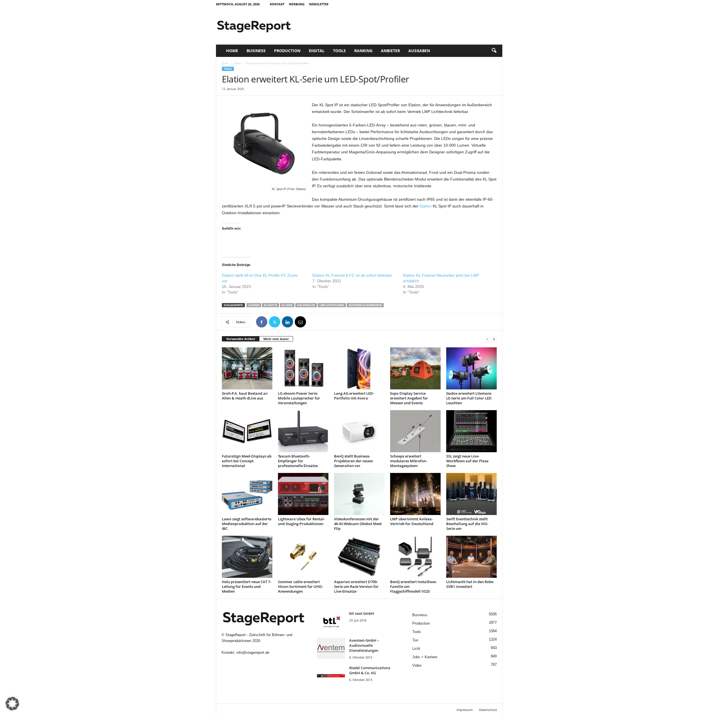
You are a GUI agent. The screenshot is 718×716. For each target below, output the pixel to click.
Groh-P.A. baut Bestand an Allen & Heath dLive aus (245, 396)
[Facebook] (261, 321)
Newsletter (318, 4)
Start (225, 63)
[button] (494, 51)
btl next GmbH (361, 613)
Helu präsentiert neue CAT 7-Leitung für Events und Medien (246, 586)
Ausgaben (419, 50)
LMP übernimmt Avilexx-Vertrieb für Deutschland (411, 521)
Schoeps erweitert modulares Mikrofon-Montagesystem (408, 461)
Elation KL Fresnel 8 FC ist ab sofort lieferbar (352, 275)
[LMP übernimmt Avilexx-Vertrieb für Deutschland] (415, 494)
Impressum (465, 710)
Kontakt (277, 4)
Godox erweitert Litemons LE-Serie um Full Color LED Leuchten (469, 398)
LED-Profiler (306, 305)
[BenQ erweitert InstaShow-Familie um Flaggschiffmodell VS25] (415, 557)
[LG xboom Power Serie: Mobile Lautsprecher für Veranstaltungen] (303, 368)
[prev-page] (487, 339)
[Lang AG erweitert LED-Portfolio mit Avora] (359, 368)
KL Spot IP (270, 305)
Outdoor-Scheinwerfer (365, 305)
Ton (415, 640)
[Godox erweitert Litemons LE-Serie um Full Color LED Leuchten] (471, 368)
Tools (339, 50)
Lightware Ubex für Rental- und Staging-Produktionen (301, 521)
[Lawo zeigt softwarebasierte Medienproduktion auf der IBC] (247, 494)
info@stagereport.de (252, 652)
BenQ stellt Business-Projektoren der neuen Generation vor (353, 461)
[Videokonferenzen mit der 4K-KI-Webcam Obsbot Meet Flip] (359, 494)
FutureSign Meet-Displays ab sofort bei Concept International (246, 461)
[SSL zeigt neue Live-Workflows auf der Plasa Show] (471, 431)
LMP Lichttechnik (332, 305)
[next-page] (494, 339)
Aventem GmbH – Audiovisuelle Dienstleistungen (364, 645)
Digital (317, 50)
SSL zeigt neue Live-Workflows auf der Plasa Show (467, 461)
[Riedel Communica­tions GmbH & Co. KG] (331, 675)
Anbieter (390, 50)
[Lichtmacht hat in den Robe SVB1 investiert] (471, 557)
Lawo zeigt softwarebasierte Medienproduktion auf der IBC (246, 523)
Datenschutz (488, 710)
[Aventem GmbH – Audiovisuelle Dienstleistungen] (331, 648)
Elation (426, 206)
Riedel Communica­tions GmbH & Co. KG (369, 670)
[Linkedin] (287, 321)
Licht (416, 648)
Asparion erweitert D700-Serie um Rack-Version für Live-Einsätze (356, 586)
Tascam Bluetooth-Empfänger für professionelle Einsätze (298, 461)
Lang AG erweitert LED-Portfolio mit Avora (354, 396)
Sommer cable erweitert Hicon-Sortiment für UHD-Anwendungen (300, 586)
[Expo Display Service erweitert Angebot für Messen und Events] (415, 368)
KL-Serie (287, 305)
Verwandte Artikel (240, 339)
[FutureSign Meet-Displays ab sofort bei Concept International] (247, 431)
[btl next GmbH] (331, 621)
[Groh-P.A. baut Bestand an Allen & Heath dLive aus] (247, 368)
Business (256, 50)
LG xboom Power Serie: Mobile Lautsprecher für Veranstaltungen (299, 398)
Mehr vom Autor (276, 339)
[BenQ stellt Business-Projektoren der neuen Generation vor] (359, 431)
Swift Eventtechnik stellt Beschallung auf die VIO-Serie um (467, 523)
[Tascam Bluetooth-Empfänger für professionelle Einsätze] (303, 431)
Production (287, 50)
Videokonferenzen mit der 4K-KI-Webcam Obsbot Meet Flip (358, 523)
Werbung (297, 4)
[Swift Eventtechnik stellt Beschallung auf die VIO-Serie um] (471, 494)
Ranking (363, 50)
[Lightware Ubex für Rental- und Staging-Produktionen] (303, 494)
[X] (274, 321)
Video (417, 665)
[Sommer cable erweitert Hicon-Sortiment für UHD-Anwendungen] (303, 557)
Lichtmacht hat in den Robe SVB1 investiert (469, 584)
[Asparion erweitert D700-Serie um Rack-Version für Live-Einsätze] (359, 557)
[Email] (300, 321)
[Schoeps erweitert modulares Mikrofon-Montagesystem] (415, 431)
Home (232, 50)
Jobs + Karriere (424, 657)
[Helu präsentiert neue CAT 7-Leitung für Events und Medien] (247, 557)
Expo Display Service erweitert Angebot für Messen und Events (409, 398)
